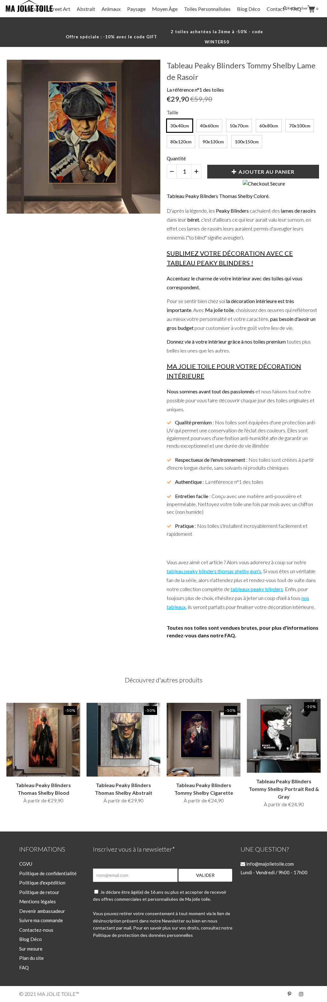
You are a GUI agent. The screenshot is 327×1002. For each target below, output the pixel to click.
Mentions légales (37, 901)
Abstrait (86, 9)
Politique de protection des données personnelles (143, 935)
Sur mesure (30, 949)
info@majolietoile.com (269, 864)
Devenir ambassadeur (42, 911)
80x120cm (181, 141)
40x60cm (209, 125)
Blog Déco (248, 9)
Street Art (59, 9)
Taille (172, 112)
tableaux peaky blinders (257, 589)
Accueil (34, 9)
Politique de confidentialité (48, 873)
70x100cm (299, 125)
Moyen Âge (165, 9)
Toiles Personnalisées (207, 9)
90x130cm (213, 141)
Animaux (111, 9)
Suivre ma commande (41, 920)
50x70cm (239, 125)
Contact (276, 9)
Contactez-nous (36, 930)
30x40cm (179, 125)
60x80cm (268, 125)
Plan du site (31, 958)
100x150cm (247, 141)
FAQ (296, 9)
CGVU (25, 864)
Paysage (136, 9)
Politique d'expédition (42, 882)
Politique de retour (39, 892)
